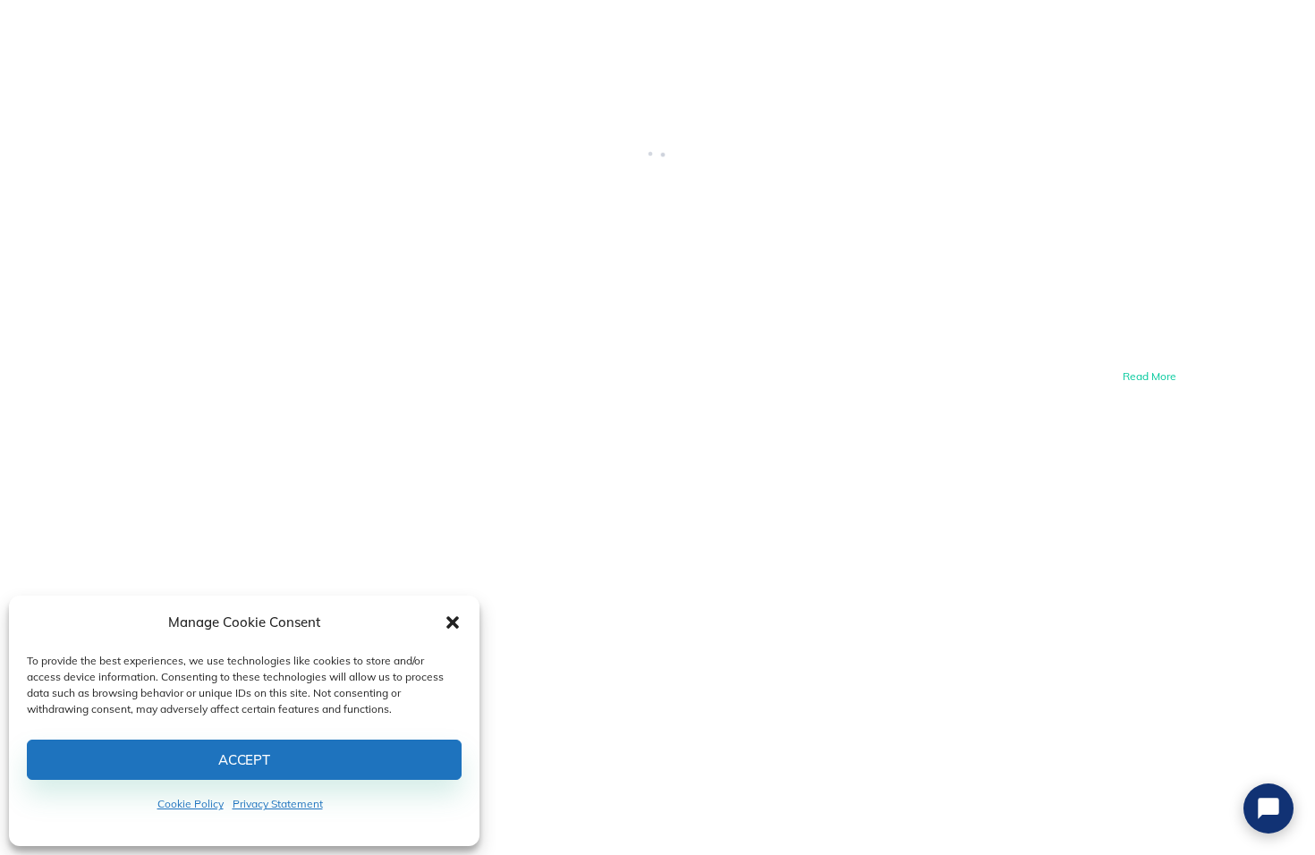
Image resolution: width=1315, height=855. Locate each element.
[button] (453, 622)
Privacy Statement (278, 803)
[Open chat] (1268, 808)
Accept (244, 759)
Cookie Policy (190, 803)
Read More (1149, 376)
